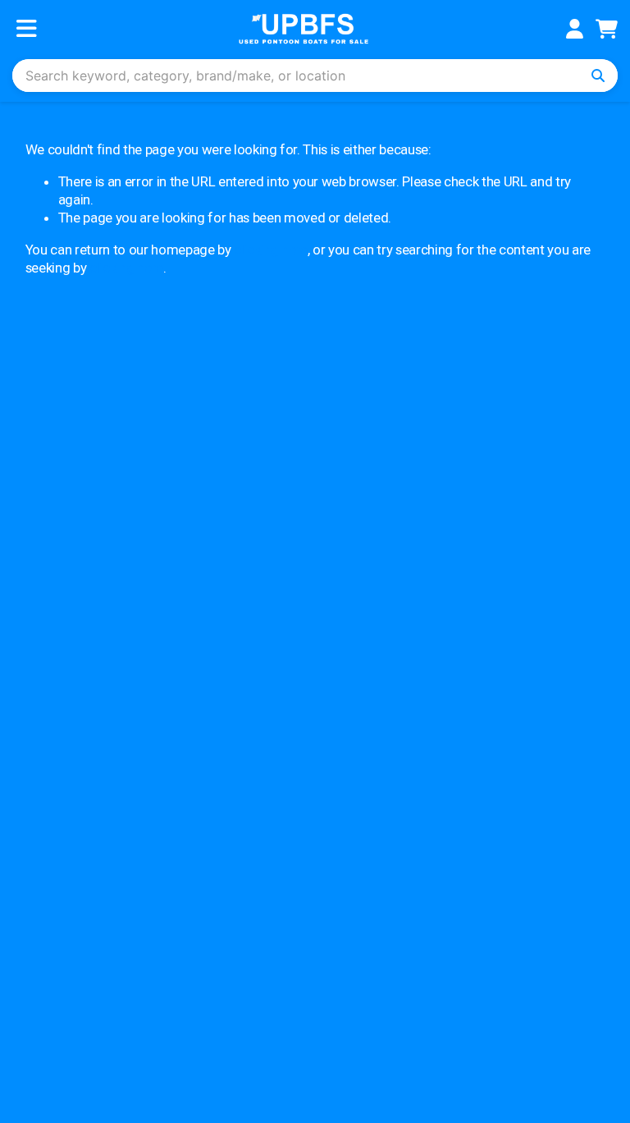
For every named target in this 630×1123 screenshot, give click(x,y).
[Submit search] (598, 75)
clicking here (271, 249)
